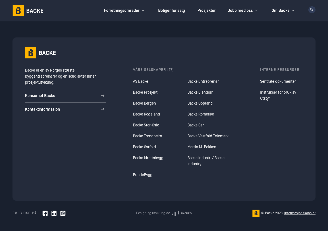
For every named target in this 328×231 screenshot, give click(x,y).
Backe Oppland (200, 103)
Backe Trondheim (147, 136)
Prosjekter (206, 10)
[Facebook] (45, 213)
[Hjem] (27, 10)
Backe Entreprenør (203, 81)
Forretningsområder (121, 10)
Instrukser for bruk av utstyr (278, 95)
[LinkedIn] (54, 213)
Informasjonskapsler (300, 213)
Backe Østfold (144, 147)
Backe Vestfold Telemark (208, 136)
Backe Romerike (200, 114)
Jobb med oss (240, 10)
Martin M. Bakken (201, 147)
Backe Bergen (144, 103)
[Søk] (312, 9)
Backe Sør (195, 125)
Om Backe (281, 10)
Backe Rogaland (146, 114)
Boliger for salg (171, 10)
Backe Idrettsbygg (148, 158)
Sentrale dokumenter (278, 81)
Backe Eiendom (200, 92)
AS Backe (140, 81)
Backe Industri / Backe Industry (205, 161)
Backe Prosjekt (145, 92)
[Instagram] (63, 213)
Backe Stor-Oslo (146, 125)
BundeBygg (142, 175)
